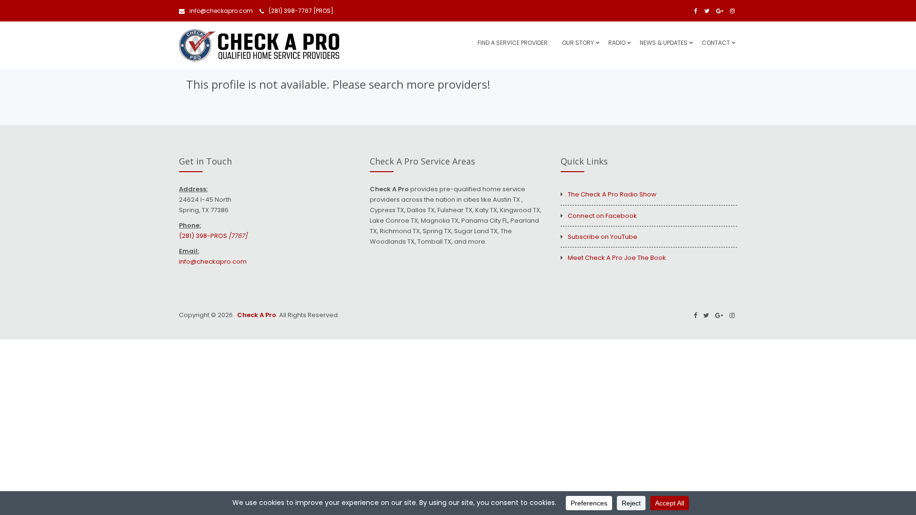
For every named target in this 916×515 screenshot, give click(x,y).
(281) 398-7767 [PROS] (301, 11)
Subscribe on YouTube (602, 236)
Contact (716, 43)
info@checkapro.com (221, 11)
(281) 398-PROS (213, 235)
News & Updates (663, 43)
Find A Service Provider (513, 43)
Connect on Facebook (602, 215)
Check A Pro (256, 314)
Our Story (578, 43)
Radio (616, 43)
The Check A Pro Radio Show (612, 194)
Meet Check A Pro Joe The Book (617, 257)
